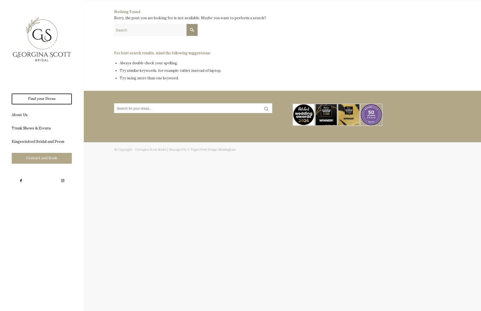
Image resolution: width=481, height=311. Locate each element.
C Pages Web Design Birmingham (212, 149)
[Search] (266, 108)
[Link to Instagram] (63, 181)
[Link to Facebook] (21, 181)
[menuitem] (42, 99)
